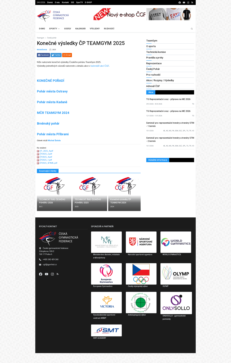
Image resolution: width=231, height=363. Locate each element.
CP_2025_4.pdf (46, 151)
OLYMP (165, 286)
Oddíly (67, 29)
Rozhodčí (109, 29)
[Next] (136, 195)
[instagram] (188, 2)
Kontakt (65, 2)
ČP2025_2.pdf (46, 154)
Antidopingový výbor (137, 315)
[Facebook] (41, 274)
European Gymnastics (102, 286)
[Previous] (41, 195)
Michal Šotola (42, 50)
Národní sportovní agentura (140, 254)
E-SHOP (88, 2)
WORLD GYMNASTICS (172, 254)
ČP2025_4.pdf (46, 157)
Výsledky (95, 29)
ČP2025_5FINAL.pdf (48, 163)
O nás (57, 2)
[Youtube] (47, 274)
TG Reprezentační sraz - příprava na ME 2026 (168, 99)
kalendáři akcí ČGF (100, 66)
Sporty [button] (53, 29)
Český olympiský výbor (138, 286)
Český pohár (51, 38)
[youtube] (184, 2)
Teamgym (40, 38)
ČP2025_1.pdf (46, 160)
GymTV (79, 2)
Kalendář (80, 29)
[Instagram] (53, 274)
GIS (72, 2)
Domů (50, 2)
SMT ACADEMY (99, 338)
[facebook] (180, 2)
